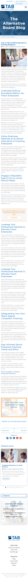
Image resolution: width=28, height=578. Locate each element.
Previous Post (5, 430)
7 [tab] (16, 487)
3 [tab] (9, 487)
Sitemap (21, 576)
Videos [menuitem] (14, 565)
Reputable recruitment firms (7, 195)
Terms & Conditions (14, 576)
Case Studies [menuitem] (14, 561)
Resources (8, 37)
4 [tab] (11, 487)
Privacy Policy (7, 576)
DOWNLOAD (14, 217)
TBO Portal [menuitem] (14, 550)
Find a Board (9, 1)
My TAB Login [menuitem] (14, 552)
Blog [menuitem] (14, 559)
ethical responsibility (5, 243)
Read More (6, 478)
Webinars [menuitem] (14, 563)
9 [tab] (20, 487)
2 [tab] (7, 487)
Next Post (23, 430)
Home (2, 37)
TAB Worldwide (19, 3)
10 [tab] (22, 487)
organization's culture (14, 325)
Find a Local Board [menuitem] (14, 547)
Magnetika (22, 575)
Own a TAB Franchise (21, 1)
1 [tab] (5, 487)
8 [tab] (18, 487)
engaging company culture (21, 387)
